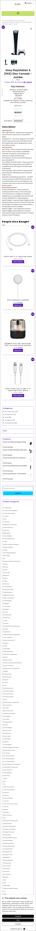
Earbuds (5, 629)
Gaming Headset (8, 840)
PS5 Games (6, 871)
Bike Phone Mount (8, 711)
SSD (4, 558)
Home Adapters (7, 727)
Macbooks (6, 575)
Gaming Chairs (7, 823)
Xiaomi (5, 699)
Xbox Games (6, 874)
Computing (6, 522)
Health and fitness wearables (11, 634)
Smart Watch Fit (7, 770)
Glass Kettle (6, 885)
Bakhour (5, 657)
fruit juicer (6, 643)
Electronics (6, 584)
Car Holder (6, 719)
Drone (5, 519)
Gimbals (5, 725)
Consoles (11, 22)
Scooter (5, 612)
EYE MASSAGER (7, 601)
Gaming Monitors (8, 849)
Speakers (6, 742)
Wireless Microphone (9, 750)
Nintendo (5, 809)
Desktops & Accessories (10, 524)
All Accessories (7, 705)
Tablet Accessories (8, 787)
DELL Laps (5, 567)
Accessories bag (8, 527)
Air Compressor (7, 587)
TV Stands (6, 801)
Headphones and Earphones (11, 626)
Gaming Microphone (9, 846)
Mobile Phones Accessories (11, 702)
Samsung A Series (8, 691)
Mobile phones (7, 674)
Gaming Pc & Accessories (10, 821)
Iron (4, 891)
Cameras (5, 516)
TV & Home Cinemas (9, 790)
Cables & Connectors (9, 713)
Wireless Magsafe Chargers (11, 747)
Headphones (7, 632)
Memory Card (7, 730)
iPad (4, 781)
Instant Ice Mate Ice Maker (10, 888)
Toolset (5, 620)
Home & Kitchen (7, 637)
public (6, 417)
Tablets (5, 778)
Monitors (5, 578)
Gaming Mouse (7, 852)
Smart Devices (7, 615)
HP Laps (5, 570)
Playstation (18, 22)
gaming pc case (7, 854)
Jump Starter (6, 606)
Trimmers (5, 623)
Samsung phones (8, 688)
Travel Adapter (7, 744)
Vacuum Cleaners (8, 665)
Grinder (5, 646)
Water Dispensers (8, 651)
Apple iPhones (7, 677)
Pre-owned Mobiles (8, 761)
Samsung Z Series (8, 696)
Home (4, 20)
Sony (20, 106)
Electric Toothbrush (8, 598)
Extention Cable (7, 660)
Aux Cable (6, 708)
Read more (18, 350)
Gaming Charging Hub (9, 826)
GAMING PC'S (6, 857)
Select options (18, 262)
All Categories (11, 20)
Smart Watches (7, 773)
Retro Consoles (7, 815)
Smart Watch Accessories (10, 767)
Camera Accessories (9, 513)
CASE (4, 880)
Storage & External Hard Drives (11, 561)
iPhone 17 (5, 682)
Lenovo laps (6, 572)
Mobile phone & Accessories (11, 668)
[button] (18, 13)
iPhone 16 (5, 680)
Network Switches (8, 547)
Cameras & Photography (10, 510)
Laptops (5, 564)
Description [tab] (8, 121)
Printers (5, 541)
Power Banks (6, 739)
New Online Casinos (10, 411)
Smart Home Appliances (10, 654)
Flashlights (6, 603)
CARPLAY (5, 671)
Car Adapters (7, 716)
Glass (4, 883)
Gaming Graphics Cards (10, 837)
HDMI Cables (6, 533)
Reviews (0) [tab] (18, 121)
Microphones (7, 733)
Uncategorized (9, 420)
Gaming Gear (7, 835)
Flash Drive (6, 530)
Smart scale (6, 618)
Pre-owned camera (9, 756)
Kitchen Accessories (9, 640)
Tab (4, 784)
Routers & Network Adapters (11, 544)
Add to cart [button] (18, 305)
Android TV (6, 792)
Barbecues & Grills (8, 589)
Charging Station (8, 722)
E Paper (5, 581)
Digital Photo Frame (8, 595)
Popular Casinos (9, 414)
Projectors (6, 795)
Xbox (4, 818)
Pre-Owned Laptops (9, 759)
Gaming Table (7, 863)
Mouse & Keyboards (9, 539)
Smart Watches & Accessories (11, 764)
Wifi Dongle (6, 555)
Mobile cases (7, 736)
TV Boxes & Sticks (8, 798)
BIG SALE (5, 877)
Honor (5, 685)
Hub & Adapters (7, 536)
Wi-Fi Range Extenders (9, 553)
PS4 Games (6, 868)
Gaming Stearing (8, 860)
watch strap (6, 775)
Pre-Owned (6, 753)
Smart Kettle (6, 649)
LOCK (4, 894)
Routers (5, 550)
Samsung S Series (8, 694)
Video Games (7, 866)
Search (18, 493)
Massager (6, 609)
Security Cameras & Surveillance (12, 663)
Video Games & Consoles (18, 102)
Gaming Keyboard (8, 843)
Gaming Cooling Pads (9, 829)
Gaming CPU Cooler (8, 832)
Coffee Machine (7, 592)
